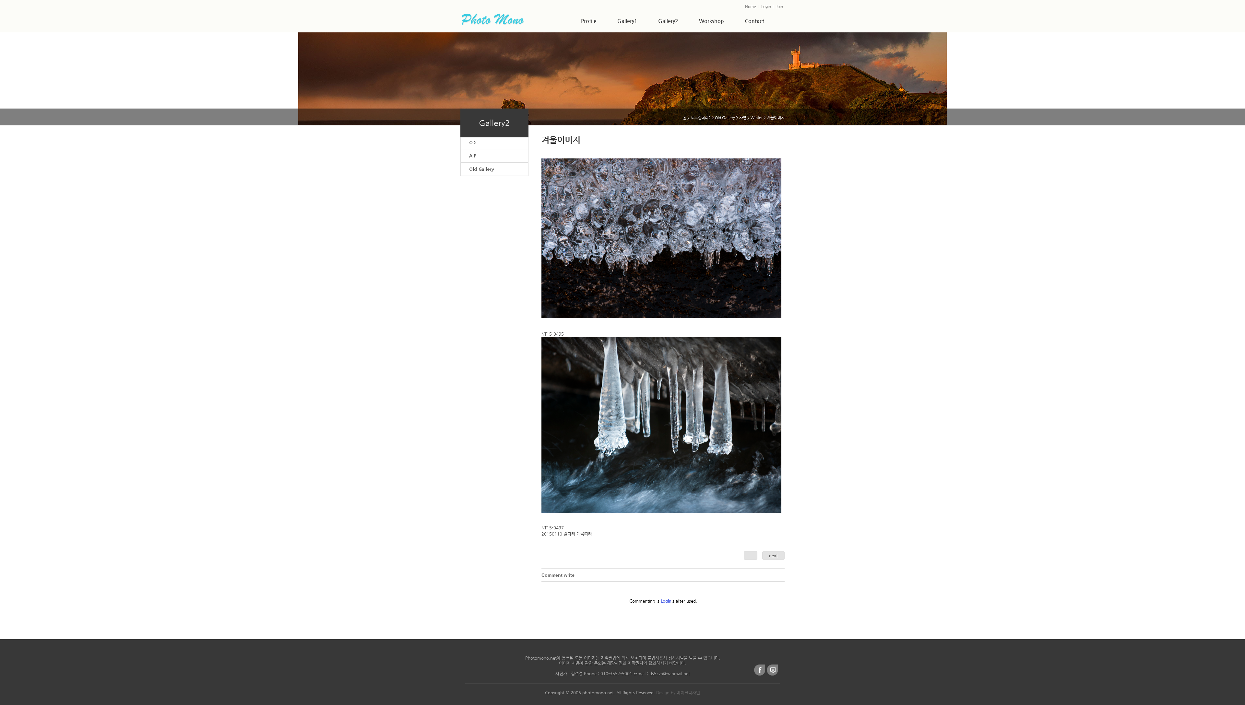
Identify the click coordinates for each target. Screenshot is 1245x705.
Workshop (711, 21)
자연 (742, 117)
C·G (473, 142)
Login (766, 6)
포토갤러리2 (701, 117)
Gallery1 (627, 21)
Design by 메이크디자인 (678, 692)
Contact (754, 21)
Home (750, 6)
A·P (473, 156)
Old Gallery (481, 169)
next (773, 555)
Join (779, 6)
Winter (757, 117)
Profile (589, 21)
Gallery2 (668, 21)
